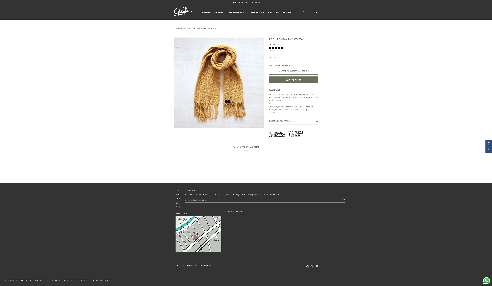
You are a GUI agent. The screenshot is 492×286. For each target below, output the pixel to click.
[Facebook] (307, 266)
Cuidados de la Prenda (280, 121)
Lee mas (272, 112)
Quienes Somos (70, 280)
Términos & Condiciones (32, 280)
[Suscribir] (342, 199)
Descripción (275, 90)
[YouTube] (317, 266)
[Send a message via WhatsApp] (487, 281)
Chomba (10, 280)
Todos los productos (184, 28)
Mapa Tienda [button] (181, 214)
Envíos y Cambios (53, 280)
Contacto (180, 207)
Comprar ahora (293, 80)
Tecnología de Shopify (101, 280)
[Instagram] (312, 266)
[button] (205, 12)
